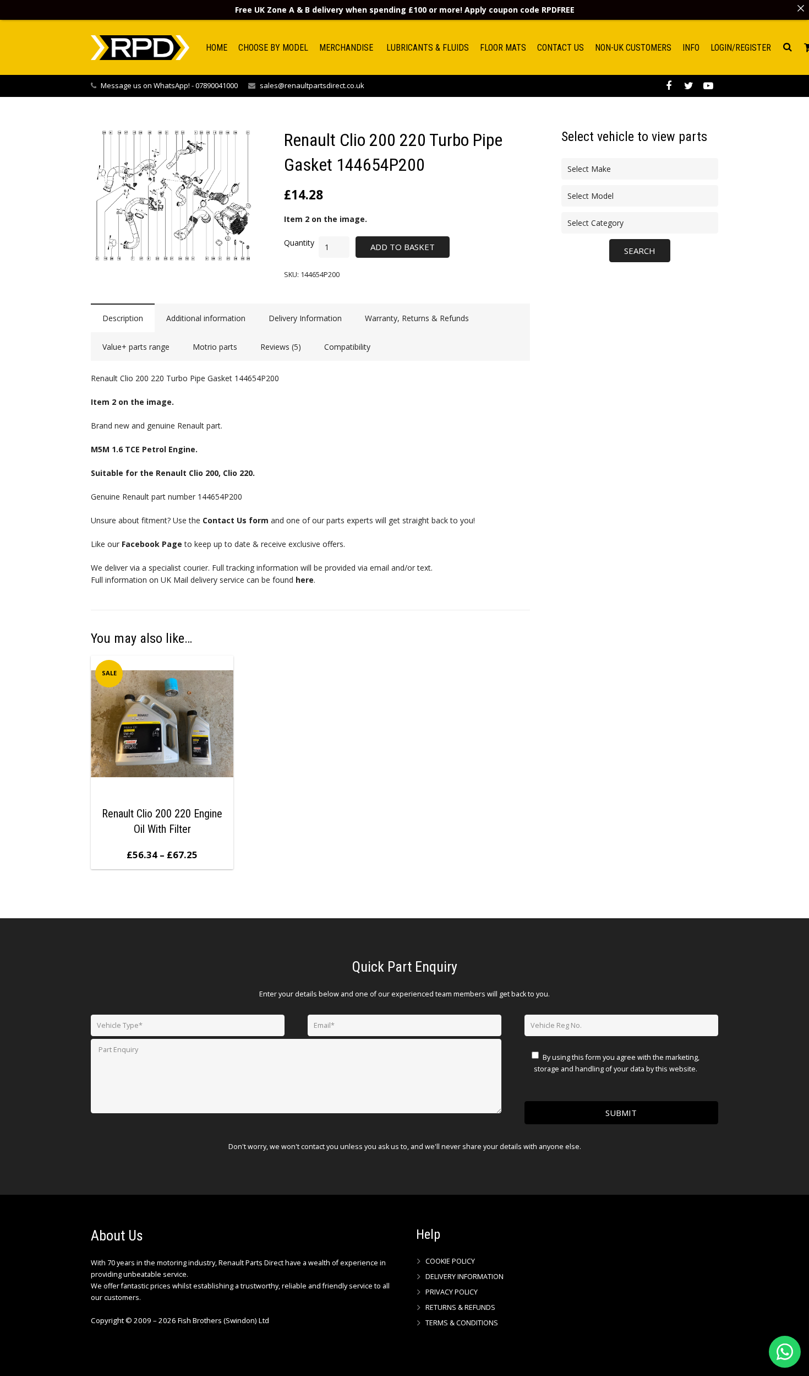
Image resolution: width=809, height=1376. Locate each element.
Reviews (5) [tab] (280, 347)
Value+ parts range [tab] (136, 347)
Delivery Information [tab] (305, 318)
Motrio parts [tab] (215, 347)
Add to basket (402, 246)
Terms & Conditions (461, 1323)
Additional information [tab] (205, 318)
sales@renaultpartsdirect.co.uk (312, 85)
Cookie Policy (450, 1261)
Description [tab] (122, 318)
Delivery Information (464, 1276)
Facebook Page (152, 544)
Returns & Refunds (460, 1307)
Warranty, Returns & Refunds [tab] (417, 318)
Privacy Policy (451, 1292)
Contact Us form (236, 520)
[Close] (800, 8)
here (305, 580)
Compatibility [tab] (347, 347)
